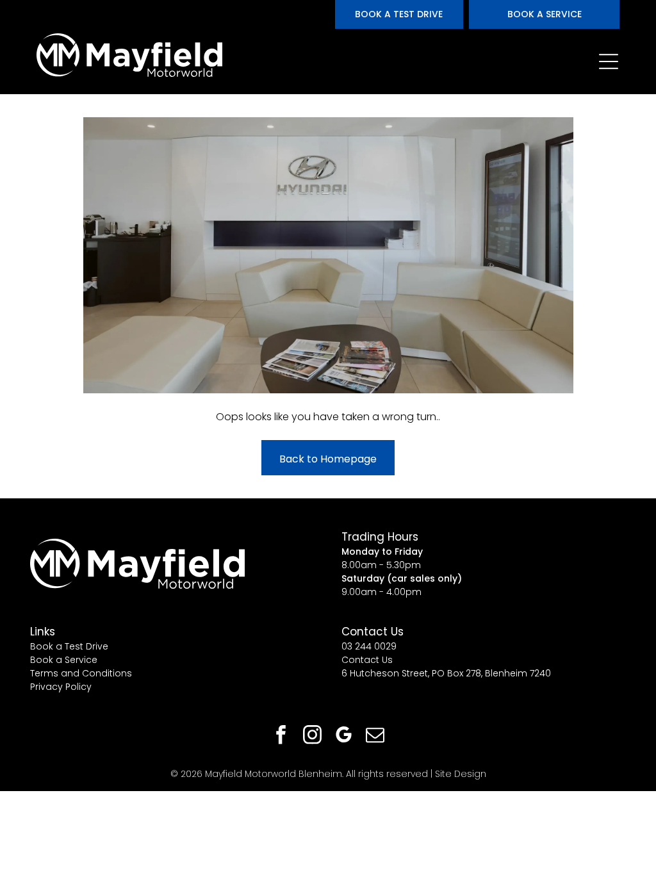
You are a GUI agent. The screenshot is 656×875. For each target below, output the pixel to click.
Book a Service (63, 659)
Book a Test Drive (69, 646)
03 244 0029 (369, 646)
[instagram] (313, 736)
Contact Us (367, 659)
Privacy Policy (61, 686)
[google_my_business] (344, 736)
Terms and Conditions (81, 673)
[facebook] (281, 736)
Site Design (460, 773)
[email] (375, 736)
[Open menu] (608, 61)
